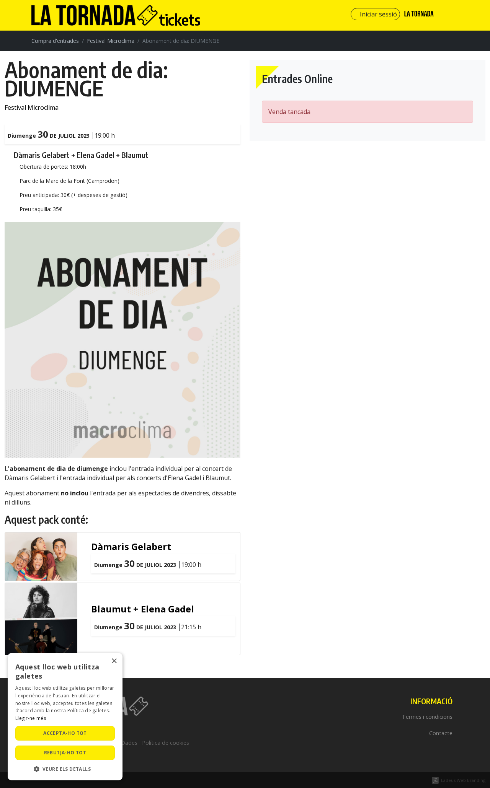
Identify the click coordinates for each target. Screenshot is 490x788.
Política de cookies (165, 742)
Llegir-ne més (30, 718)
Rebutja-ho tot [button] (65, 752)
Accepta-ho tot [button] (65, 733)
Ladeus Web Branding (463, 780)
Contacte (440, 733)
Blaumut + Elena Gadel (142, 608)
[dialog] (65, 716)
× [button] (114, 661)
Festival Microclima (110, 40)
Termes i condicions (427, 716)
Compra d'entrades (55, 40)
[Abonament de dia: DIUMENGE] (122, 339)
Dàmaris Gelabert (131, 546)
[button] (65, 769)
